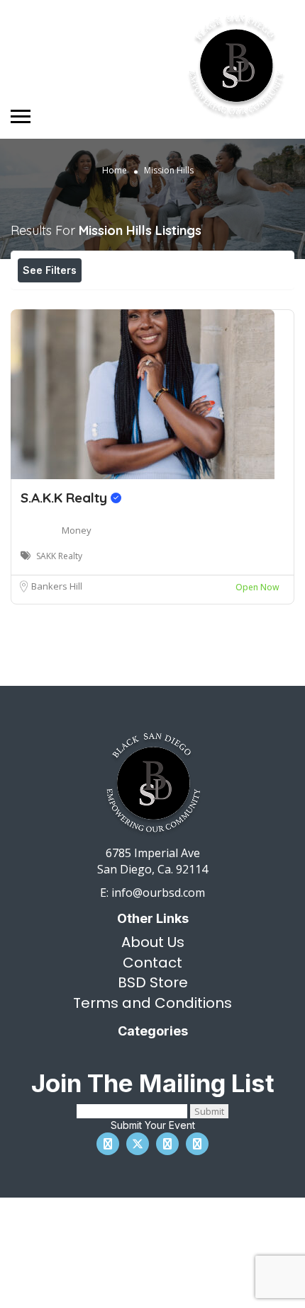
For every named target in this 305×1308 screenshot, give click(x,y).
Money (77, 530)
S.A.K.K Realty (66, 497)
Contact (152, 963)
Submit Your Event (153, 1125)
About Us (152, 942)
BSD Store (153, 982)
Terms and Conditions (152, 1003)
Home (114, 170)
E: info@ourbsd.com (152, 892)
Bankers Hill (56, 586)
